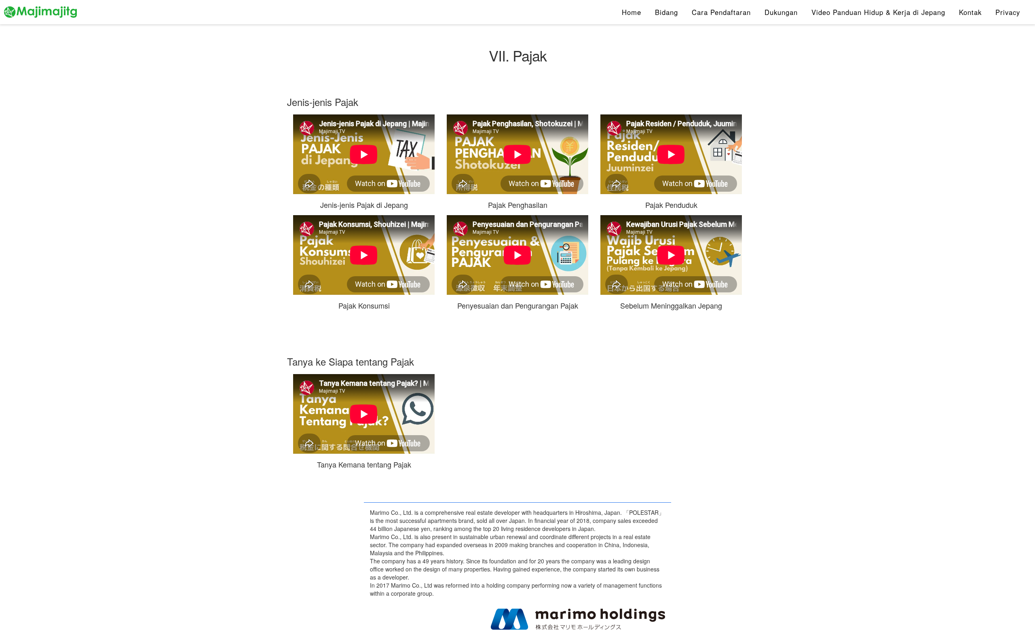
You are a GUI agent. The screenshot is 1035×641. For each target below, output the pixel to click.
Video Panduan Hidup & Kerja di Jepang (878, 12)
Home (631, 12)
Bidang (666, 12)
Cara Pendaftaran (721, 12)
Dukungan (781, 12)
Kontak (970, 12)
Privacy (1007, 12)
